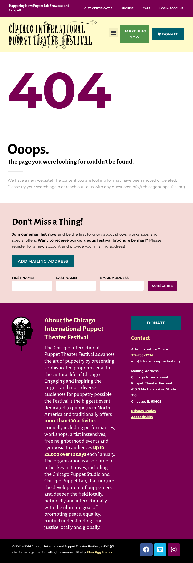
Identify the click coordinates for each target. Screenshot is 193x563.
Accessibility (142, 417)
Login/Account (171, 8)
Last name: (66, 277)
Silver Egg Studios (100, 552)
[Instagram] (174, 549)
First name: (23, 277)
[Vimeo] (160, 549)
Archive (127, 8)
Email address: (114, 277)
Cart (146, 8)
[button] (113, 32)
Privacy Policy (143, 411)
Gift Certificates (98, 8)
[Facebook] (146, 549)
